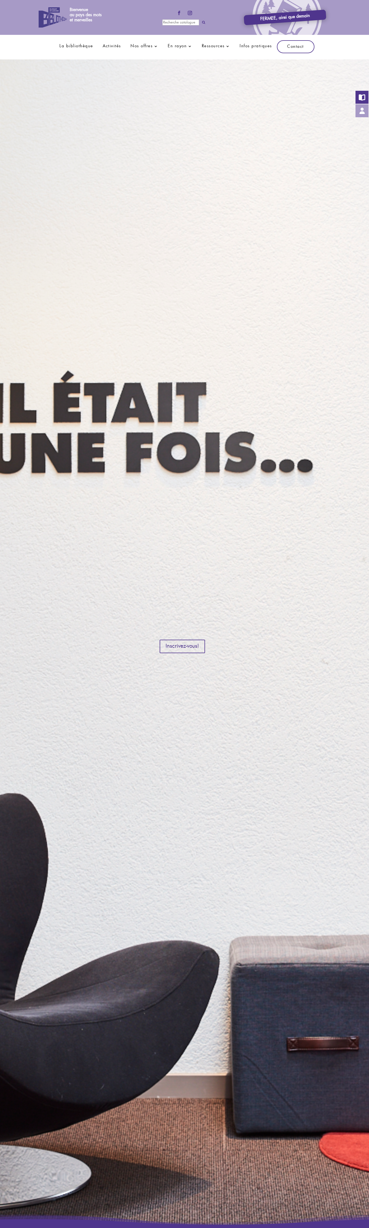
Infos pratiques (256, 46)
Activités (112, 46)
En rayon (177, 46)
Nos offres (141, 46)
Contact (295, 46)
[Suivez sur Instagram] (190, 13)
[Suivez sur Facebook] (179, 13)
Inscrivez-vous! (182, 646)
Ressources (213, 46)
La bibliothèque (76, 46)
